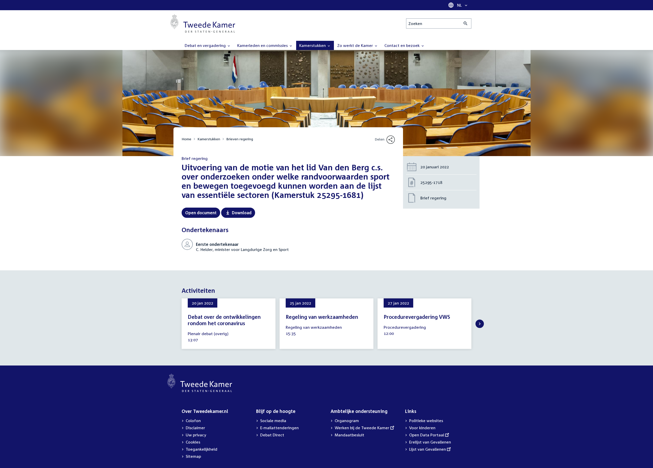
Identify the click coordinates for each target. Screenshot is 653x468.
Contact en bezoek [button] (402, 45)
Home (186, 139)
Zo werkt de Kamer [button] (355, 45)
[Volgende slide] (479, 324)
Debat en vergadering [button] (206, 45)
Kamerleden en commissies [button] (263, 45)
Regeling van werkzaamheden (322, 317)
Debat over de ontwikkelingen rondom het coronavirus (224, 320)
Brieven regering (239, 139)
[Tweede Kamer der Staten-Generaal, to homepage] (202, 23)
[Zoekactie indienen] (465, 23)
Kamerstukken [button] (313, 45)
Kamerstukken (208, 139)
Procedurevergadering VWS (417, 317)
